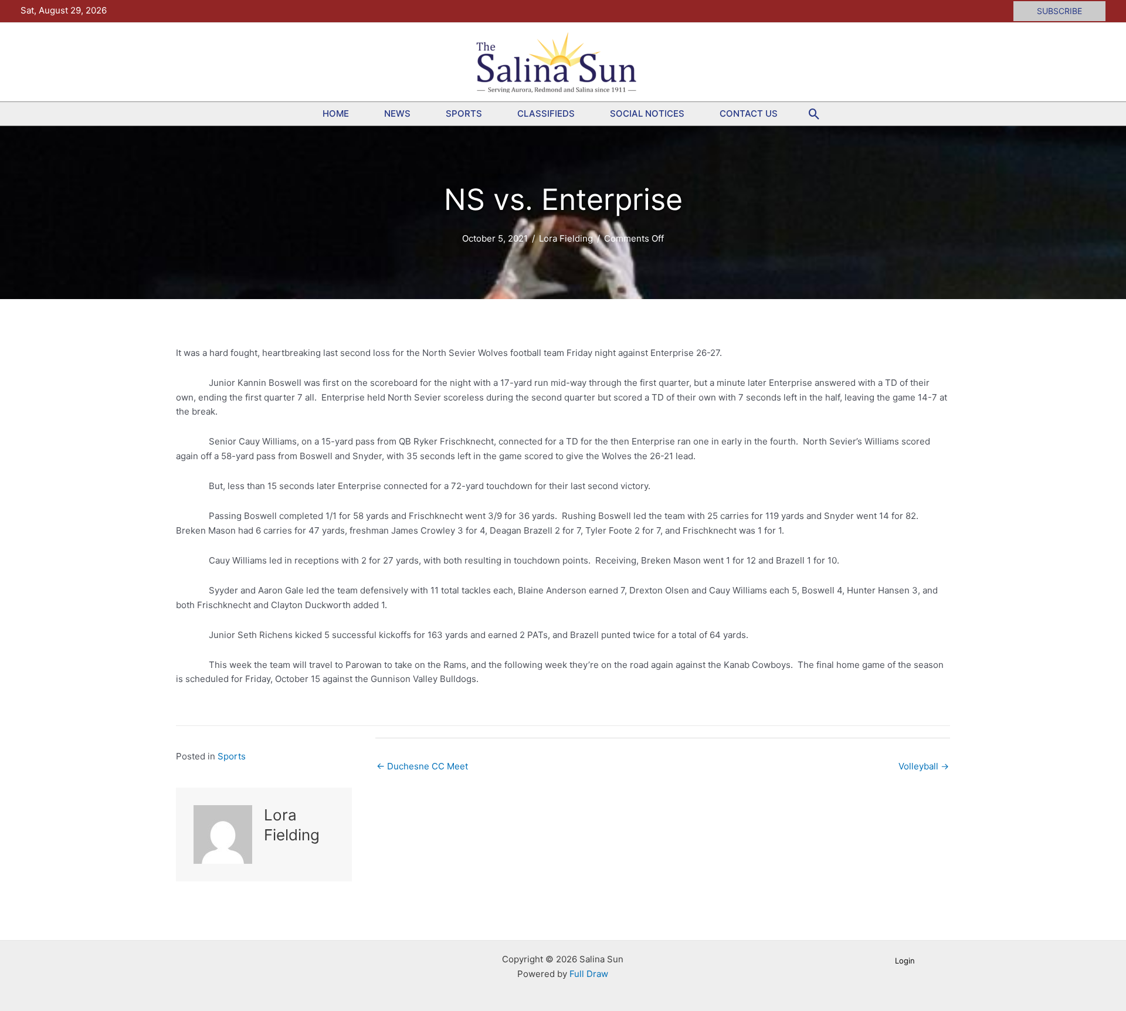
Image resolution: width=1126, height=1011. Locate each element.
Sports (464, 113)
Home (336, 113)
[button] (1059, 11)
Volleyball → (923, 766)
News (397, 113)
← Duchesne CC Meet (422, 766)
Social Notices (647, 113)
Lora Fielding (566, 238)
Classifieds (546, 113)
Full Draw (588, 973)
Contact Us (749, 113)
